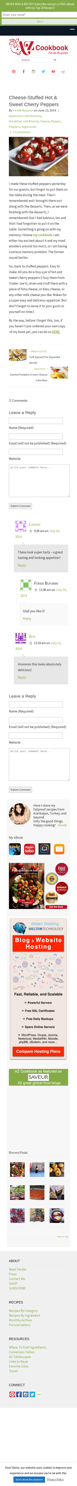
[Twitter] (43, 75)
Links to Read (18, 1361)
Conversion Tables (22, 1352)
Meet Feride (17, 1269)
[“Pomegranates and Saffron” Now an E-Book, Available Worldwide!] (17, 1169)
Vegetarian (29, 127)
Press (13, 1274)
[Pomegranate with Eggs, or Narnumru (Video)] (57, 1215)
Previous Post (38, 351)
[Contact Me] (63, 75)
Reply (22, 565)
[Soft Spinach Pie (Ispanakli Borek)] (18, 360)
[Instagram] (33, 75)
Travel (13, 1371)
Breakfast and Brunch (23, 121)
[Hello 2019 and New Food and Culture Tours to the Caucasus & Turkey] (17, 1192)
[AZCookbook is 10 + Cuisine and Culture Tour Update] (37, 1192)
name (21, 428)
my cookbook (42, 235)
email (37, 443)
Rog (32, 636)
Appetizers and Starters (25, 116)
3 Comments (21, 132)
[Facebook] (24, 75)
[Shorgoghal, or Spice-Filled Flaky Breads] (57, 1169)
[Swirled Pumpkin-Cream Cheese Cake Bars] (59, 377)
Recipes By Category (23, 1311)
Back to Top (62, 1237)
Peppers (14, 127)
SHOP (13, 1283)
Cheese (44, 121)
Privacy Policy (55, 1479)
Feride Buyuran (23, 110)
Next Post (41, 368)
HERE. (56, 332)
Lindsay (34, 524)
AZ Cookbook (38, 47)
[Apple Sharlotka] (57, 1192)
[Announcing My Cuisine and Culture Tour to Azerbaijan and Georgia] (37, 1215)
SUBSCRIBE (17, 1288)
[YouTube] (53, 75)
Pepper (56, 121)
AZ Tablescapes (20, 1357)
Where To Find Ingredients (27, 1347)
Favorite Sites (18, 1366)
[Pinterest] (14, 75)
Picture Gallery (19, 1325)
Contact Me (17, 1279)
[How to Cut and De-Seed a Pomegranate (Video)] (17, 1215)
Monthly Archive (20, 1320)
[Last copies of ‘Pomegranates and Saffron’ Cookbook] (37, 1169)
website (15, 458)
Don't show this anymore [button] (29, 1479)
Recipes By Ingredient (24, 1315)
